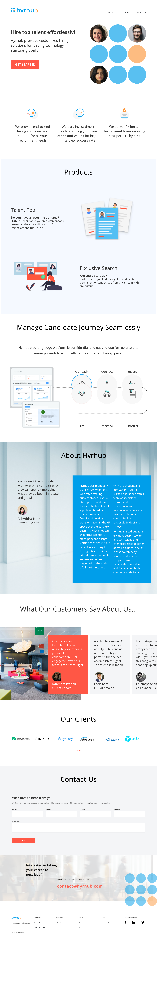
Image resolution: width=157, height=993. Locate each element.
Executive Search (40, 927)
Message (15, 821)
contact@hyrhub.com (109, 923)
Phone (82, 809)
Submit (23, 840)
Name (14, 809)
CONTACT (141, 12)
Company (118, 809)
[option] (68, 664)
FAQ (80, 927)
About (58, 923)
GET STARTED (25, 64)
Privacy (81, 923)
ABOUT (126, 12)
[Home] (25, 6)
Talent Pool (38, 923)
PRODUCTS (111, 12)
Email (48, 809)
